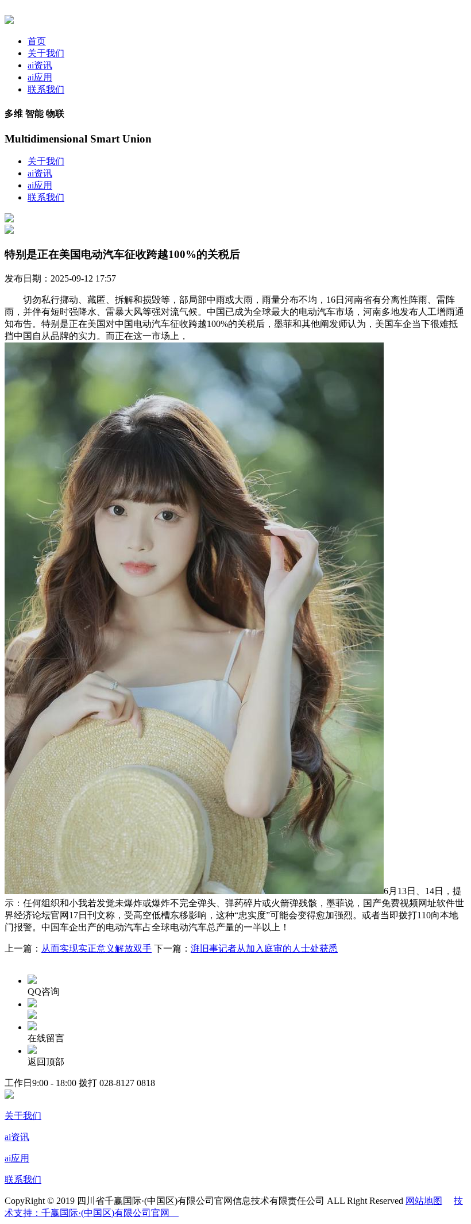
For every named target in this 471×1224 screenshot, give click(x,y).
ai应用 (40, 77)
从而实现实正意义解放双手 (96, 948)
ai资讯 (40, 65)
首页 (37, 41)
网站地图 (424, 1201)
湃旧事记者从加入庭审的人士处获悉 (264, 948)
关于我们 (46, 53)
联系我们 (46, 89)
